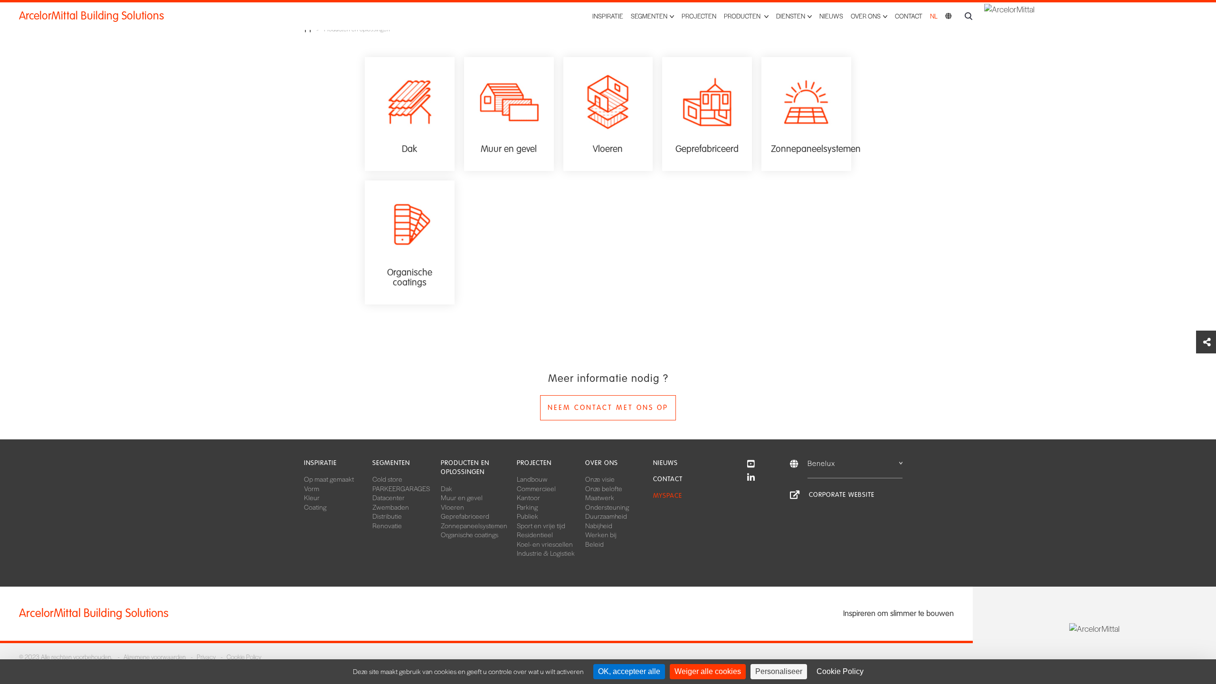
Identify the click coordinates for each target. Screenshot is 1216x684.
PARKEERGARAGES (401, 488)
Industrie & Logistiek (546, 553)
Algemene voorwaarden (155, 656)
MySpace (667, 496)
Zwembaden (390, 507)
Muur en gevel (462, 497)
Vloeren (452, 507)
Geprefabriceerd (465, 516)
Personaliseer (778, 671)
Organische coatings (469, 534)
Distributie (387, 516)
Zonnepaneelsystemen (474, 525)
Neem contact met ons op (608, 407)
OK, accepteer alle (629, 671)
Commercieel (536, 488)
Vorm (311, 488)
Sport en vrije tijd (541, 525)
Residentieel (535, 534)
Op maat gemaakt (329, 479)
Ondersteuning (607, 507)
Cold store (387, 479)
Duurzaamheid (606, 516)
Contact (908, 15)
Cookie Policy (244, 656)
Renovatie (387, 525)
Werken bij (601, 534)
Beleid (594, 544)
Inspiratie (607, 15)
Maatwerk (599, 497)
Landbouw (532, 479)
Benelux (821, 463)
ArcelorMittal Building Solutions (91, 16)
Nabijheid (598, 525)
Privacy (206, 656)
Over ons (601, 463)
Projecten (699, 15)
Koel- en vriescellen (545, 544)
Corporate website (841, 495)
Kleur (312, 497)
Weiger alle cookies (707, 671)
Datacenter (388, 497)
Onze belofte (603, 488)
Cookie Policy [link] (840, 671)
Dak (446, 488)
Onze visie (600, 479)
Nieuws (831, 15)
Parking (527, 507)
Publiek (527, 516)
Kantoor (528, 497)
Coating (315, 507)
